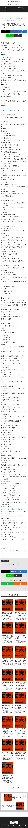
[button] (18, 35)
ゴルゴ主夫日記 (6, 560)
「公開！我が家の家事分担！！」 (16, 509)
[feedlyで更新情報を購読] (7, 583)
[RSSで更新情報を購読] (20, 583)
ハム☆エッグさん (6, 110)
